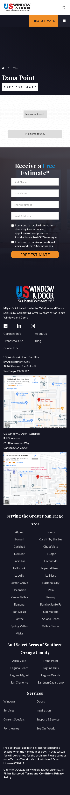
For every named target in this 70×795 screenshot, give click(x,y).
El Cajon (51, 553)
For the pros (11, 728)
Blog (38, 341)
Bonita (50, 532)
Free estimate (44, 20)
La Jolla (19, 575)
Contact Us (11, 348)
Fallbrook (19, 568)
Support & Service (48, 719)
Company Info (13, 333)
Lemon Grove (19, 582)
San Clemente (19, 682)
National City (51, 582)
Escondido (51, 561)
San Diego (19, 611)
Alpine (19, 532)
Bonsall (19, 539)
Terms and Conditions (39, 773)
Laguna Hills (51, 668)
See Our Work (46, 728)
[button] (64, 21)
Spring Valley (19, 626)
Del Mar (19, 553)
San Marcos (50, 611)
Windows (10, 701)
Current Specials (14, 719)
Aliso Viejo (19, 660)
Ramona (19, 604)
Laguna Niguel (19, 675)
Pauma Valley (19, 597)
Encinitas (19, 561)
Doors (41, 701)
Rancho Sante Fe (50, 604)
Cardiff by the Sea (50, 539)
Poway (50, 597)
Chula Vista (50, 546)
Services (9, 710)
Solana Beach (51, 619)
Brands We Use (13, 341)
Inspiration (44, 710)
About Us (41, 333)
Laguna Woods (50, 675)
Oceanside (19, 590)
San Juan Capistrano (51, 682)
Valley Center (51, 626)
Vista (19, 633)
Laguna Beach (19, 668)
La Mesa (50, 575)
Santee (19, 619)
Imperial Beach (50, 568)
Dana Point (50, 660)
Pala (51, 590)
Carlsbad (19, 546)
